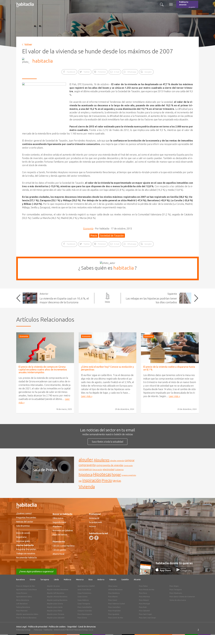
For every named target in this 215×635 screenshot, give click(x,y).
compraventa (87, 465)
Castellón (125, 579)
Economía (88, 228)
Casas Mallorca (83, 600)
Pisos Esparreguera (85, 614)
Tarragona (44, 579)
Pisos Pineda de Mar (146, 589)
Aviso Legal (21, 626)
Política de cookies (57, 626)
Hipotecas (102, 474)
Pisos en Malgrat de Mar (25, 586)
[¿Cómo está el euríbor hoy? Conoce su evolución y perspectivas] (107, 347)
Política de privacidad (37, 626)
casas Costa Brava (84, 589)
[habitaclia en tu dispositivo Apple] (164, 571)
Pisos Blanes (113, 596)
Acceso (92, 526)
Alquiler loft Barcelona (55, 593)
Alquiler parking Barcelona (57, 600)
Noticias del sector (24, 522)
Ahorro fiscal (58, 554)
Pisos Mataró (144, 600)
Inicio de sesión (23, 533)
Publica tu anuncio (187, 4)
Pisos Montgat (144, 604)
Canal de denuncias (87, 626)
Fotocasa (38, 630)
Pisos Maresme (21, 611)
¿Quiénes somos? (24, 513)
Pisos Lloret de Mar (115, 618)
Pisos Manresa (144, 596)
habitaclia (42, 60)
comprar (130, 460)
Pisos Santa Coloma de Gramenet (182, 596)
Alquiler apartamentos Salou (27, 614)
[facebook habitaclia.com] (96, 537)
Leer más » (86, 396)
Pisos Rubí (143, 607)
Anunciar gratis (23, 541)
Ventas (116, 480)
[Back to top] (208, 628)
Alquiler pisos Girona (55, 604)
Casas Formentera (84, 593)
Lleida (56, 579)
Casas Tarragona (84, 604)
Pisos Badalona (114, 593)
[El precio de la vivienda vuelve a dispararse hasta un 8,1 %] (170, 347)
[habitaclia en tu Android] (184, 571)
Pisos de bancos (60, 534)
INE (80, 481)
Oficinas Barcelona (115, 589)
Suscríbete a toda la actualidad (107, 441)
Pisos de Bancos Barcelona (26, 618)
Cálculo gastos (59, 550)
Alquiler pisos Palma (54, 611)
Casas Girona (82, 596)
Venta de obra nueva (178, 600)
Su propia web (95, 522)
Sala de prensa (23, 526)
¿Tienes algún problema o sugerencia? (36, 571)
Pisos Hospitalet (114, 611)
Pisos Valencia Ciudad (116, 604)
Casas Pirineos (21, 593)
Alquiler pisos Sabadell (55, 618)
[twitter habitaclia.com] (91, 537)
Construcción (128, 465)
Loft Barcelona (21, 604)
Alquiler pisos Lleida (54, 607)
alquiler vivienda (117, 461)
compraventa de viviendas (109, 465)
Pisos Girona (82, 618)
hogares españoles (129, 475)
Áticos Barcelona (22, 600)
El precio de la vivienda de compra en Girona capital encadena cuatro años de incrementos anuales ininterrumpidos (43, 369)
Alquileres (102, 460)
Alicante (137, 579)
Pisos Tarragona (176, 589)
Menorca (80, 579)
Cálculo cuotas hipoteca (63, 546)
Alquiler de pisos (53, 586)
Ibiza (90, 579)
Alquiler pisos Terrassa (55, 614)
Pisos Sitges (174, 586)
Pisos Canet (112, 600)
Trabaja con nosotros (25, 553)
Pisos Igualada (113, 614)
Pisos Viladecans (176, 593)
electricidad (108, 469)
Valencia (112, 579)
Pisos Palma (143, 586)
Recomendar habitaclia (26, 557)
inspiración (91, 480)
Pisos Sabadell (144, 611)
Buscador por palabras (63, 530)
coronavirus (85, 469)
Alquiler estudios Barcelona (57, 589)
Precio (94, 235)
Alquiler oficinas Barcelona (57, 596)
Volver (28, 44)
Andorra (100, 579)
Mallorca (67, 579)
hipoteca (86, 474)
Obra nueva (58, 518)
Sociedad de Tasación (112, 235)
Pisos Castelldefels (85, 607)
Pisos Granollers (114, 607)
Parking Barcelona (23, 607)
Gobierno (119, 469)
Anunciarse (94, 518)
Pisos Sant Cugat (145, 614)
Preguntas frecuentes (26, 517)
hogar (116, 474)
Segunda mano (59, 522)
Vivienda (87, 486)
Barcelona (20, 579)
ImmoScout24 (60, 630)
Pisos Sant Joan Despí (147, 618)
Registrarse (21, 537)
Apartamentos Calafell (86, 586)
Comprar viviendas (85, 611)
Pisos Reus (143, 593)
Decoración (97, 469)
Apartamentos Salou (24, 596)
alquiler (86, 459)
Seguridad (71, 626)
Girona (32, 579)
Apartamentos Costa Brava (26, 589)
